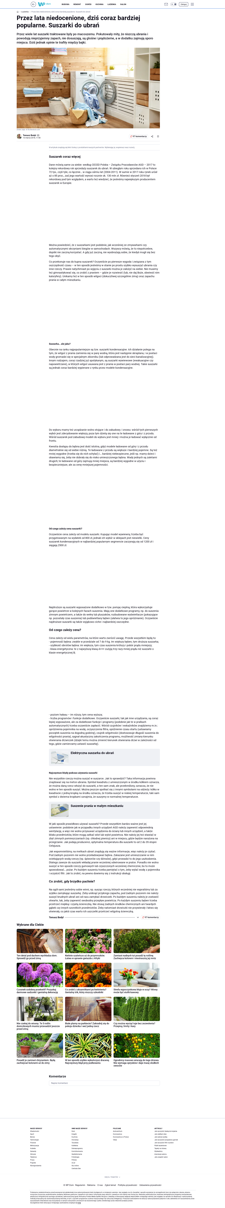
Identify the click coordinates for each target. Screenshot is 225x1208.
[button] (173, 4)
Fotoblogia (75, 1157)
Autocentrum (117, 1131)
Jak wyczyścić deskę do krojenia (165, 1131)
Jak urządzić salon (161, 1157)
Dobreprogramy (77, 1148)
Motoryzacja (34, 1145)
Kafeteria (75, 1145)
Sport (32, 1134)
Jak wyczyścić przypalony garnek (166, 1140)
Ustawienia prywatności (149, 1185)
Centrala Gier (76, 1168)
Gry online (75, 1166)
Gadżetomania (77, 1154)
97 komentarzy (140, 136)
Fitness (74, 1160)
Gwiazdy (33, 1151)
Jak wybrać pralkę (160, 1137)
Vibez (115, 1140)
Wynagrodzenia (35, 1166)
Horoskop (75, 1140)
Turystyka (75, 1143)
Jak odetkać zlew (160, 1134)
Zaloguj (184, 4)
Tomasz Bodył (29, 135)
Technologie (34, 1140)
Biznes (32, 1137)
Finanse (33, 1143)
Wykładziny (158, 1151)
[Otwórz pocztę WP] (166, 4)
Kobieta (33, 1148)
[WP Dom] (50, 4)
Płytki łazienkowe (160, 1145)
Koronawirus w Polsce (121, 1137)
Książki (74, 1134)
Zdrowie (33, 1154)
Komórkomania (77, 1151)
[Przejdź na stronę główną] (33, 6)
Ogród (88, 4)
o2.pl (73, 1163)
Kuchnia (99, 4)
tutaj (79, 1203)
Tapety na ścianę (160, 1148)
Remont (77, 4)
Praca (32, 1160)
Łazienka (112, 4)
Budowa (65, 4)
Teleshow (33, 1157)
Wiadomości (34, 1131)
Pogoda (33, 1163)
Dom (73, 1131)
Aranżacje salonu (160, 1154)
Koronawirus (117, 1134)
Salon (123, 4)
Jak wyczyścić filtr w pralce (163, 1143)
